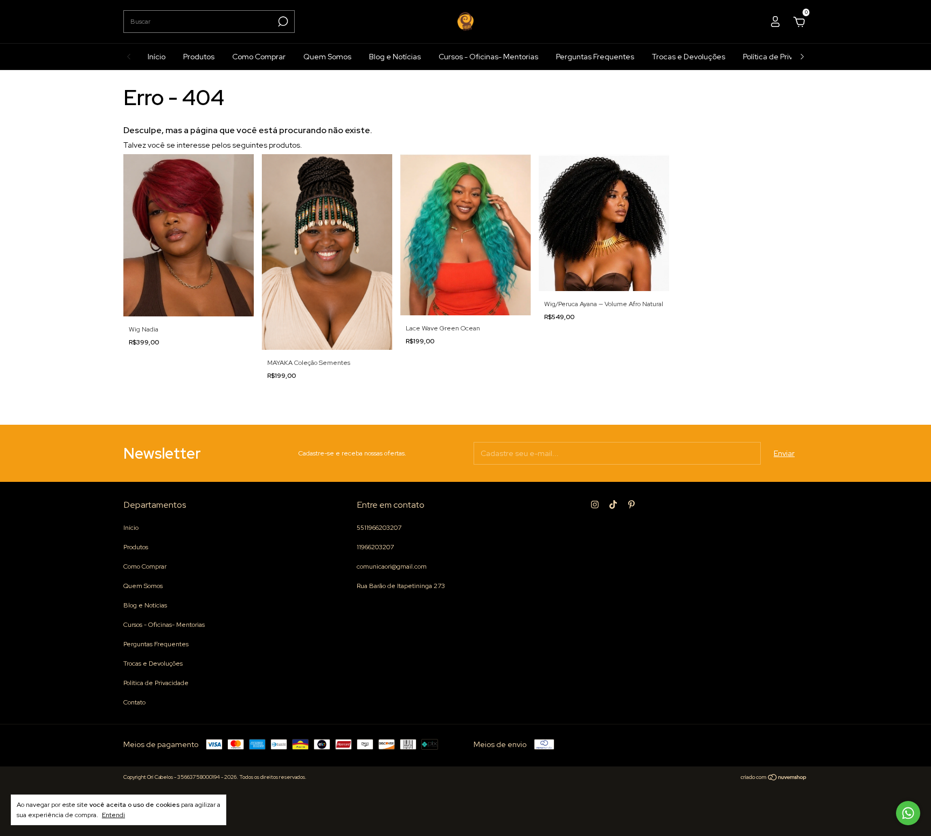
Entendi (113, 815)
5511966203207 (379, 527)
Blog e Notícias (395, 56)
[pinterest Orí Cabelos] (631, 504)
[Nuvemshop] (774, 778)
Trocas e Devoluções (688, 56)
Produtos (198, 56)
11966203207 (375, 547)
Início (156, 56)
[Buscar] (282, 21)
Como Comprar (259, 56)
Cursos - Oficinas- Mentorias (488, 56)
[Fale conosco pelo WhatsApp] (908, 813)
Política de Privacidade (782, 56)
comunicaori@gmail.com (392, 566)
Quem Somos (327, 56)
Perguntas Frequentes (595, 56)
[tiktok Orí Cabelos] (613, 504)
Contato (134, 702)
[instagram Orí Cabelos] (594, 504)
